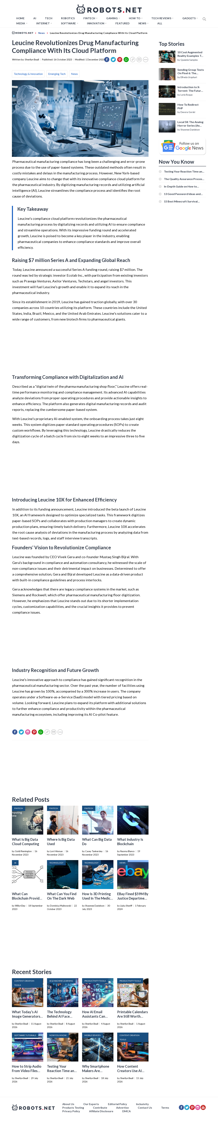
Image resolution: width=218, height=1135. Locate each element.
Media (20, 23)
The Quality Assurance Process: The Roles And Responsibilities (184, 178)
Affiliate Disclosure (101, 1111)
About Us (68, 1104)
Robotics (68, 18)
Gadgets (189, 18)
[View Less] (145, 59)
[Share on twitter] (113, 59)
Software (68, 23)
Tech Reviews (161, 18)
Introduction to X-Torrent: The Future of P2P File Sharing (190, 89)
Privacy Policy (71, 1111)
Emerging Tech (57, 73)
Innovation (95, 23)
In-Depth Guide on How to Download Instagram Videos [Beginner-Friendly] (182, 186)
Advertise (122, 1107)
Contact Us (145, 1107)
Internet (43, 23)
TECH (48, 18)
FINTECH (89, 18)
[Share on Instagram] (27, 732)
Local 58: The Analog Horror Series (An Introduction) (190, 123)
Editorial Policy (117, 1104)
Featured (122, 23)
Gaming (112, 18)
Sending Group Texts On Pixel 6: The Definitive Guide (190, 71)
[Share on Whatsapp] (126, 59)
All (159, 23)
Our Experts (91, 1104)
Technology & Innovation (28, 73)
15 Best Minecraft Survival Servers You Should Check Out (183, 201)
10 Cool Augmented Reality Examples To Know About (190, 54)
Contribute (100, 1107)
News (142, 23)
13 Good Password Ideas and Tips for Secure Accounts (182, 193)
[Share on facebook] (106, 59)
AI (34, 18)
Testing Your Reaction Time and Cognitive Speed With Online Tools (184, 171)
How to (134, 18)
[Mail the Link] (139, 59)
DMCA (126, 1111)
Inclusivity (142, 1104)
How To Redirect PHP (188, 106)
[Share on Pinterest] (119, 59)
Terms (165, 1107)
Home (20, 18)
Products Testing (73, 1107)
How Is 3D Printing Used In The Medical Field (97, 898)
